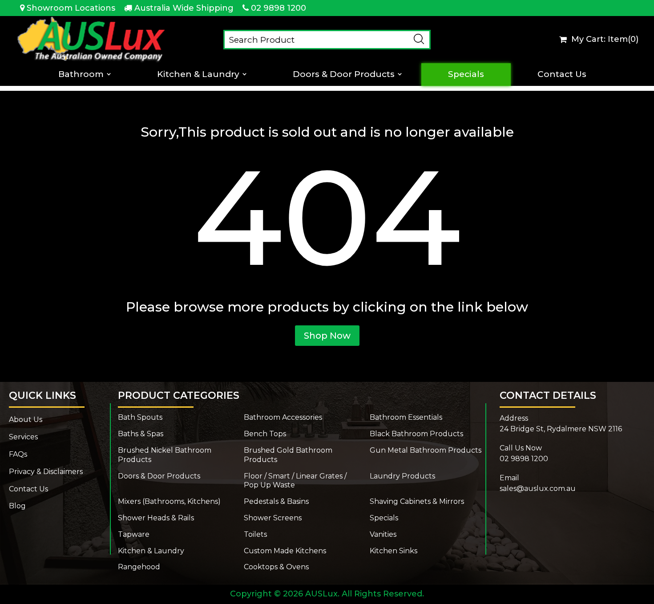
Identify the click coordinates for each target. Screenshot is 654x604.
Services (23, 437)
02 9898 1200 (278, 8)
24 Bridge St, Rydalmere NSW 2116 (561, 429)
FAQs (18, 454)
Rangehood (139, 567)
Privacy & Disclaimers (46, 471)
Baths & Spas (140, 434)
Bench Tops (265, 434)
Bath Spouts (140, 417)
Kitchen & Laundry (198, 74)
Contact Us (561, 74)
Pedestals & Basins (276, 501)
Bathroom (81, 74)
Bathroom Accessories (283, 417)
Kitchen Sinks (393, 551)
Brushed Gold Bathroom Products (288, 455)
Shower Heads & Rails (156, 518)
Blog (17, 506)
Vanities (383, 534)
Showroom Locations (71, 8)
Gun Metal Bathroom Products (425, 450)
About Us (25, 419)
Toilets (255, 534)
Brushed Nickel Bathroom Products (164, 455)
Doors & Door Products (344, 74)
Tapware (133, 534)
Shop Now (327, 335)
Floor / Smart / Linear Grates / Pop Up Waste (295, 481)
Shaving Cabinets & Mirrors (417, 501)
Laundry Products (402, 476)
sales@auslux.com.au (538, 488)
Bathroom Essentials (406, 417)
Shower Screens (273, 518)
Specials (466, 74)
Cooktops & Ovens (276, 567)
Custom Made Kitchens (285, 551)
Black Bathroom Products (416, 434)
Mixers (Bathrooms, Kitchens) (169, 501)
